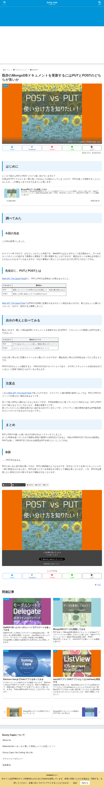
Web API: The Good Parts (13, 278)
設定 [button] (75, 782)
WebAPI (7, 485)
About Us (7, 740)
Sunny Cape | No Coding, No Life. (18, 752)
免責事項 (7, 764)
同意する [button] (85, 783)
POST (39, 485)
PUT (46, 485)
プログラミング (19, 485)
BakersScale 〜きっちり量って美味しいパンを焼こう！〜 (29, 746)
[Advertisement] (52, 45)
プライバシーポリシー (13, 758)
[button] (96, 439)
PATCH (30, 485)
